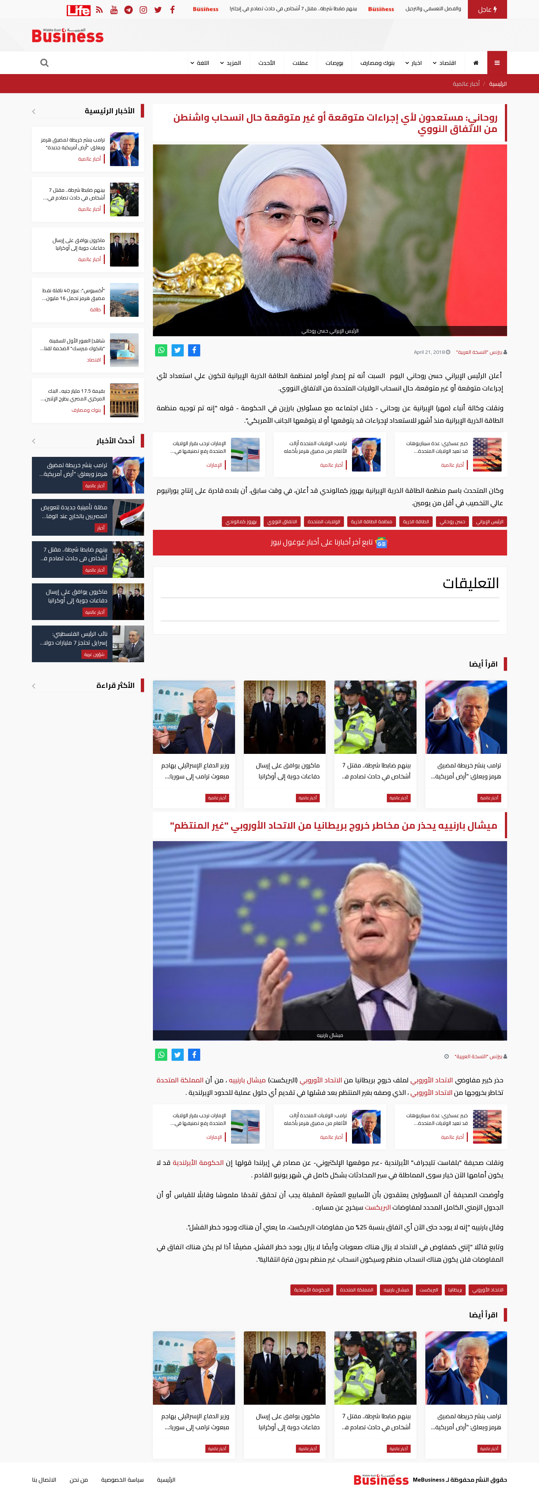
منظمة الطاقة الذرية (371, 521)
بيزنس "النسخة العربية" (479, 352)
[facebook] (194, 350)
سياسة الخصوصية (122, 1479)
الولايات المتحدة (324, 521)
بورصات (334, 62)
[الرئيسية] (476, 62)
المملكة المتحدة (181, 1080)
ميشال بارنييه (247, 1080)
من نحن (79, 1479)
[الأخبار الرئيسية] (33, 111)
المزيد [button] (234, 62)
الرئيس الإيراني (489, 521)
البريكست (377, 1207)
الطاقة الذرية (416, 521)
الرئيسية (498, 83)
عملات (300, 62)
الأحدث (266, 62)
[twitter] (177, 350)
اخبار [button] (417, 62)
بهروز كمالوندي (241, 521)
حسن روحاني (452, 521)
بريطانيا (455, 1289)
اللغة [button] (203, 62)
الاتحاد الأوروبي (431, 1080)
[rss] (99, 9)
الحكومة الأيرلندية (198, 1162)
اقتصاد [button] (447, 62)
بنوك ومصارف (377, 62)
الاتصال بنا (44, 1479)
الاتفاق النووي (282, 521)
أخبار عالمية (466, 83)
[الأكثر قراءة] (33, 686)
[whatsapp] (161, 350)
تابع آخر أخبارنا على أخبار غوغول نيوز (322, 542)
